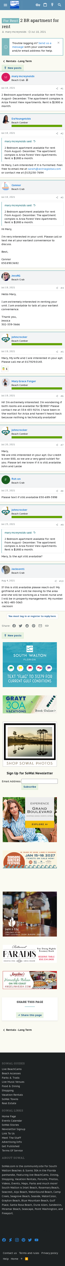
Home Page (9, 1116)
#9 (62, 524)
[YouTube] (36, 1240)
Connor (16, 185)
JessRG (16, 275)
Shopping (8, 1090)
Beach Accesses (11, 1073)
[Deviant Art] (10, 1240)
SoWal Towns (10, 1099)
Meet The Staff (11, 1137)
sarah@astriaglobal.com (44, 168)
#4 (62, 288)
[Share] (57, 88)
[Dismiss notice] (58, 43)
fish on (16, 479)
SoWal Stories (10, 1124)
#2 (62, 133)
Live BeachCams (12, 1069)
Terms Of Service (12, 1150)
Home (14, 1258)
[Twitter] (30, 1240)
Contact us (10, 1253)
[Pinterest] (23, 1240)
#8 (62, 491)
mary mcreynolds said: (18, 141)
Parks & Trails (11, 1077)
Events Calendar (12, 1120)
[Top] (21, 1259)
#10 (61, 581)
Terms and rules (29, 1253)
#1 (62, 88)
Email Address (11, 781)
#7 (62, 445)
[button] (5, 5)
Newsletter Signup (13, 1129)
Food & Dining (11, 1086)
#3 (62, 197)
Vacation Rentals (12, 1094)
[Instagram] (17, 1240)
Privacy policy (49, 1253)
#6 (62, 396)
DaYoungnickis (21, 118)
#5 (62, 351)
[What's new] (52, 5)
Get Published (10, 1146)
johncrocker (19, 337)
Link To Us (8, 1133)
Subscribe (29, 786)
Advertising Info (12, 1142)
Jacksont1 (18, 569)
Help (6, 1258)
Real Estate (9, 1103)
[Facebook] (4, 1240)
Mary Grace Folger (24, 381)
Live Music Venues (13, 1081)
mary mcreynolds (15, 31)
